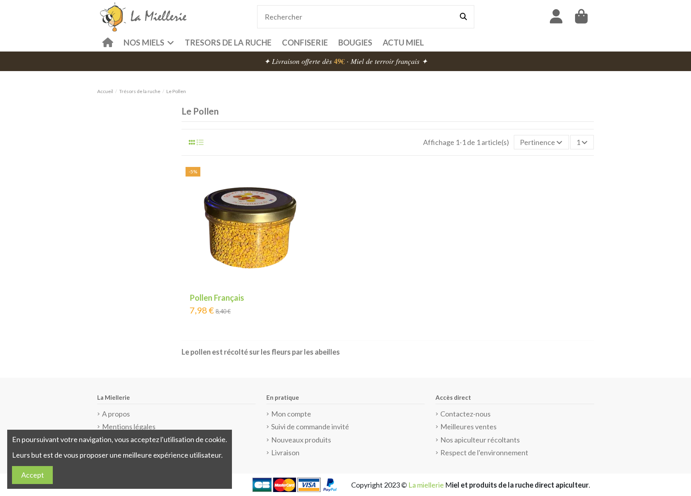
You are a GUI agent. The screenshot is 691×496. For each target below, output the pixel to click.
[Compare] (308, 196)
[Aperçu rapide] (308, 211)
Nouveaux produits (301, 439)
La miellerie (426, 484)
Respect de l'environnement (484, 452)
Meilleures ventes (468, 426)
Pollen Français (217, 297)
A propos (116, 413)
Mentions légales (129, 426)
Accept (32, 474)
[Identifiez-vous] (556, 16)
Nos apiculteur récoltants (480, 439)
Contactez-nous (465, 413)
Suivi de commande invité (310, 426)
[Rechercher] (463, 16)
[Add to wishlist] (308, 180)
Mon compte (291, 413)
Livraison (285, 452)
